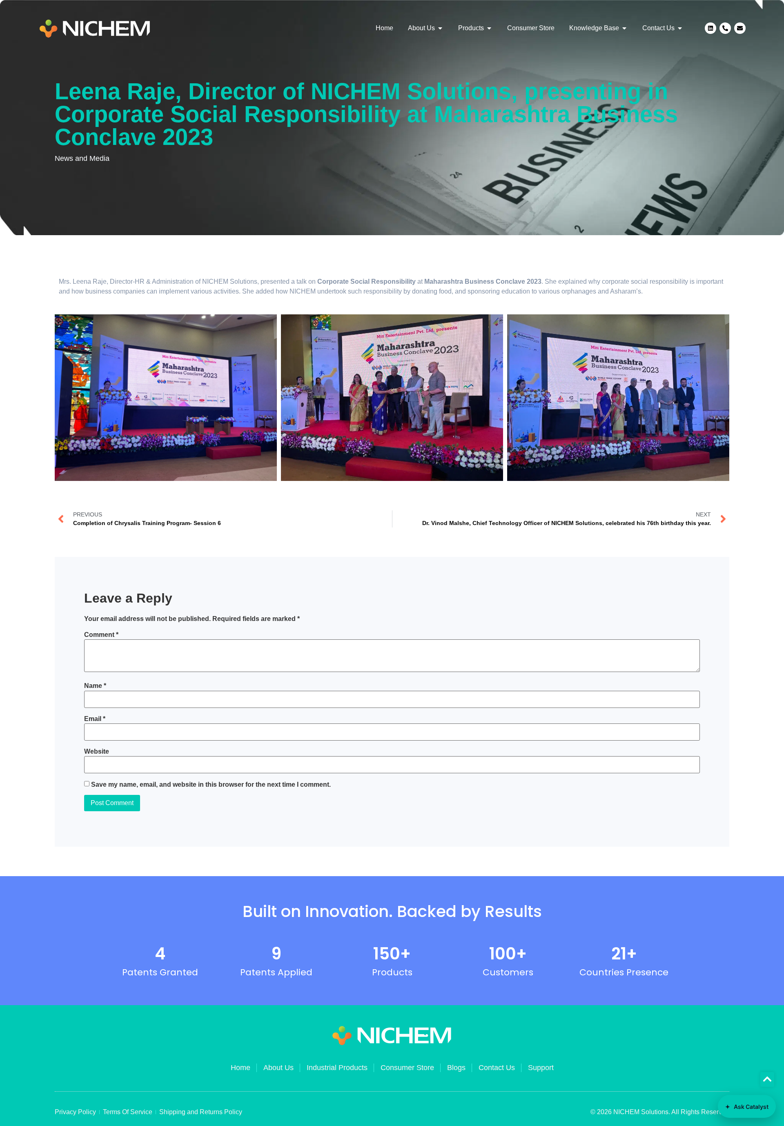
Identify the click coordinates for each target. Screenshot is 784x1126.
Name (95, 686)
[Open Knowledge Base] (624, 28)
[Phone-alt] (725, 28)
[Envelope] (740, 28)
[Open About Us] (440, 28)
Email (94, 719)
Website (96, 751)
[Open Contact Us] (680, 28)
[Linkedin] (710, 28)
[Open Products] (489, 28)
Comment (101, 635)
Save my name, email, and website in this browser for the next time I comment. (211, 784)
